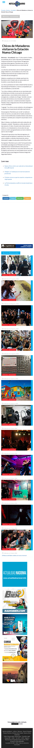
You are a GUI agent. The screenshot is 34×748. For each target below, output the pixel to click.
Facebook (6, 198)
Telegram (27, 198)
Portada (3, 10)
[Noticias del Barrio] (17, 3)
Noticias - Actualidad (11, 10)
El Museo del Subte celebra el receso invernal (14, 555)
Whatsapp (20, 198)
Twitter (13, 198)
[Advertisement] (17, 222)
